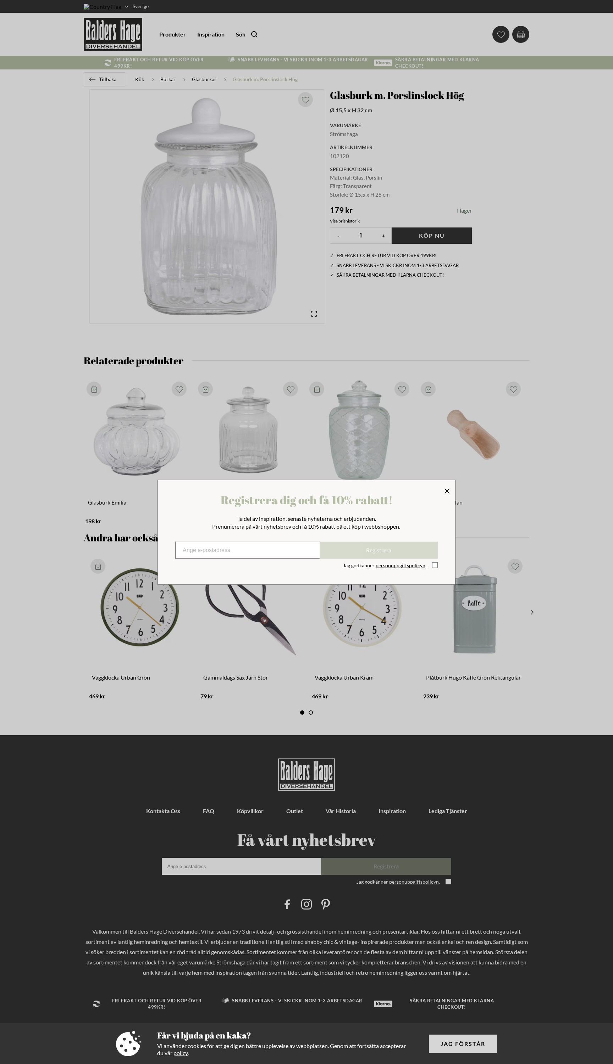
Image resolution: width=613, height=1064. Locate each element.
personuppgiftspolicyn (400, 565)
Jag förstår (463, 1043)
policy (180, 1052)
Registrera (378, 550)
